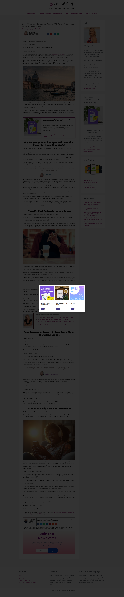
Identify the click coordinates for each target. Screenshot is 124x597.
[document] (62, 298)
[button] (83, 286)
